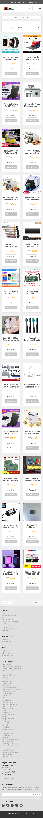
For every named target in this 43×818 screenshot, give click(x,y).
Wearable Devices (7, 694)
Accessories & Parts (8, 692)
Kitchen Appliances (8, 748)
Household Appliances (9, 750)
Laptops (4, 717)
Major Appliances (7, 754)
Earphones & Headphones (10, 687)
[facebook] (3, 805)
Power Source (6, 700)
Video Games (6, 685)
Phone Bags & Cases (8, 744)
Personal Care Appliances (10, 752)
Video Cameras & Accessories (11, 671)
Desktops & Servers (8, 733)
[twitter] (7, 805)
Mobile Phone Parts (8, 742)
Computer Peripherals (9, 706)
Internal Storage (7, 725)
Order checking (22, 2)
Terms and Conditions (9, 615)
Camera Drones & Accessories (12, 667)
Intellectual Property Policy (10, 628)
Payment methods (8, 619)
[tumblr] (12, 805)
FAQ (3, 617)
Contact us (13, 2)
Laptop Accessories (8, 719)
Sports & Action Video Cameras (12, 669)
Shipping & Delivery (8, 626)
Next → (37, 602)
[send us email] (21, 805)
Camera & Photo (7, 664)
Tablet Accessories (8, 714)
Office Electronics (7, 702)
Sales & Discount (7, 653)
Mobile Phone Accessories (10, 739)
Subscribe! (36, 794)
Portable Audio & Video (9, 673)
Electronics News (7, 655)
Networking (5, 727)
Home (17, 17)
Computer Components (9, 704)
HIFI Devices (5, 679)
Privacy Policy (6, 613)
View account (33, 2)
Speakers (5, 677)
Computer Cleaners (8, 708)
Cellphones (5, 737)
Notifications (6, 651)
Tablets (4, 710)
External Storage (7, 723)
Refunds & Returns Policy (10, 622)
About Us (5, 624)
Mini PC (4, 731)
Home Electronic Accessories (11, 689)
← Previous (7, 602)
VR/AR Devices (6, 696)
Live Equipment (7, 681)
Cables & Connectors (8, 729)
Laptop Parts (6, 721)
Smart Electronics (7, 683)
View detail (10, 69)
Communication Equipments (11, 746)
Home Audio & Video (8, 675)
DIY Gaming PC (6, 735)
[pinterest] (16, 805)
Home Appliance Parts (9, 756)
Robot (4, 698)
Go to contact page (8, 778)
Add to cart (12, 73)
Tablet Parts (6, 712)
